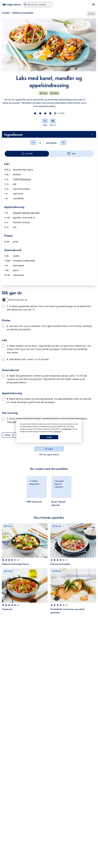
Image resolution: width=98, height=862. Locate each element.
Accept (49, 437)
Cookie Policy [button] (67, 429)
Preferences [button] (57, 431)
